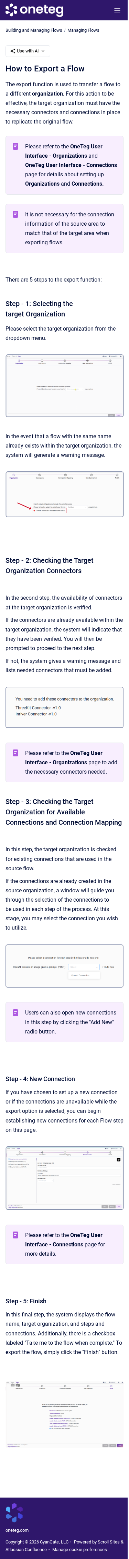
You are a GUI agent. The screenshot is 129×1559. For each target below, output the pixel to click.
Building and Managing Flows (34, 30)
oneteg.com (17, 1530)
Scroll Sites (109, 1542)
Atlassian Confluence (26, 1549)
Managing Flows (83, 30)
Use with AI (28, 50)
